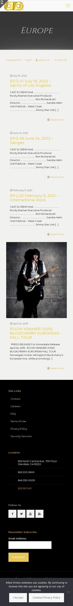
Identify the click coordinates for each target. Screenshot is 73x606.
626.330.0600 (26, 472)
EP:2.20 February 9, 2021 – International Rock (34, 197)
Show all (62, 59)
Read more (57, 119)
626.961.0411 (25, 488)
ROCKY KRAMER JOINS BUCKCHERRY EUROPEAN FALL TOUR (34, 333)
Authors (43, 59)
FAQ (13, 413)
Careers (15, 406)
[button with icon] (12, 514)
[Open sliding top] (4, 4)
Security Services (21, 436)
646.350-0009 (26, 480)
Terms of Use (18, 421)
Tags (27, 59)
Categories (13, 59)
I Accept (18, 597)
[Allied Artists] (14, 5)
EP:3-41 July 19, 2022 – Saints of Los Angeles (30, 83)
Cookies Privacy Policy (46, 597)
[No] (68, 592)
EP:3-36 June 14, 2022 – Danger (31, 140)
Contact (15, 398)
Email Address (17, 538)
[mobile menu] (68, 5)
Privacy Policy (18, 428)
